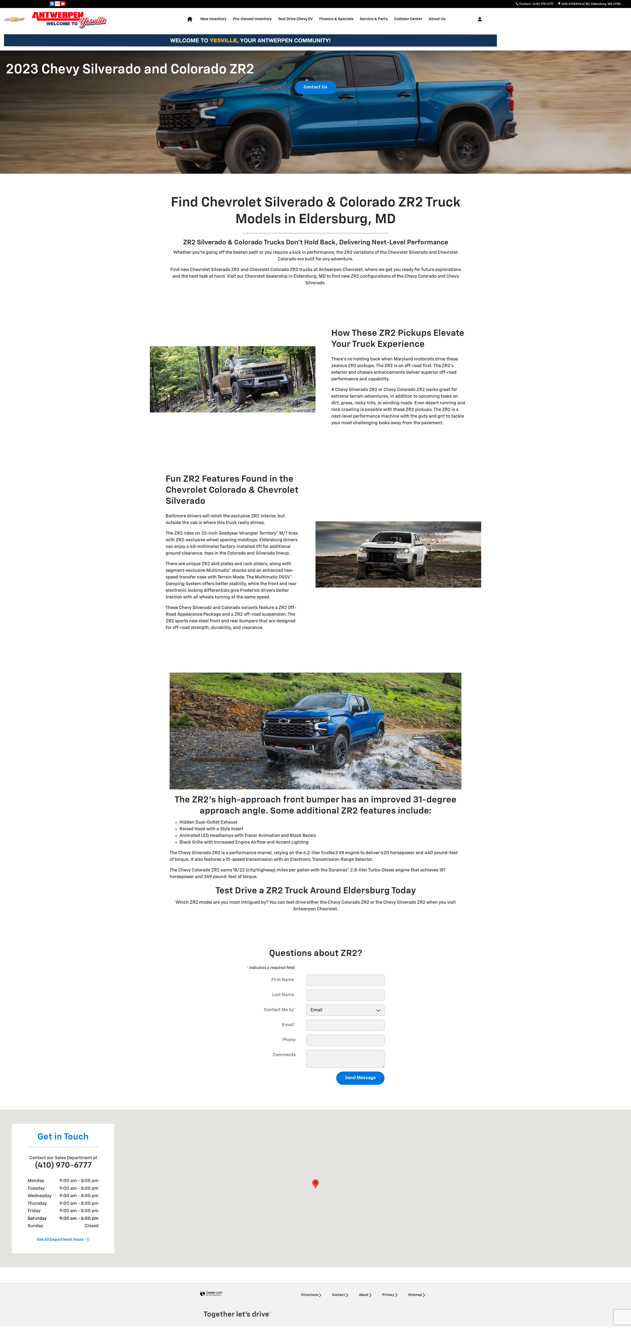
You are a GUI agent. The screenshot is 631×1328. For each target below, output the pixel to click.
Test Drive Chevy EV (295, 19)
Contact (338, 1295)
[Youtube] (62, 3)
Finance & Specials (336, 19)
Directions (309, 1295)
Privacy (388, 1295)
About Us (437, 19)
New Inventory (213, 19)
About (363, 1295)
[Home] (14, 19)
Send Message (360, 1078)
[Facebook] (52, 3)
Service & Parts (374, 19)
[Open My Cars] (478, 19)
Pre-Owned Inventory (252, 19)
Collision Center (408, 19)
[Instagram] (57, 3)
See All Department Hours (60, 1240)
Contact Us (315, 87)
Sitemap (415, 1295)
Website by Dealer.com (211, 1293)
